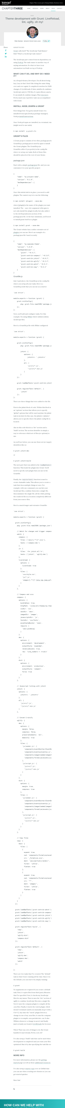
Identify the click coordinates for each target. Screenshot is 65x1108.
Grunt (15, 51)
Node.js (20, 62)
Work (42, 8)
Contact (59, 8)
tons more (44, 95)
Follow (45, 41)
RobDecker (19, 41)
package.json (32, 165)
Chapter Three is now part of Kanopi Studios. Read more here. (46, 3)
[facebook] (6, 50)
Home (28, 8)
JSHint (29, 317)
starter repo (30, 1069)
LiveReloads (37, 1024)
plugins (16, 232)
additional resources (42, 1063)
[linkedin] (6, 56)
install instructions (26, 116)
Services (35, 8)
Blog (53, 8)
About (48, 8)
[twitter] (6, 53)
